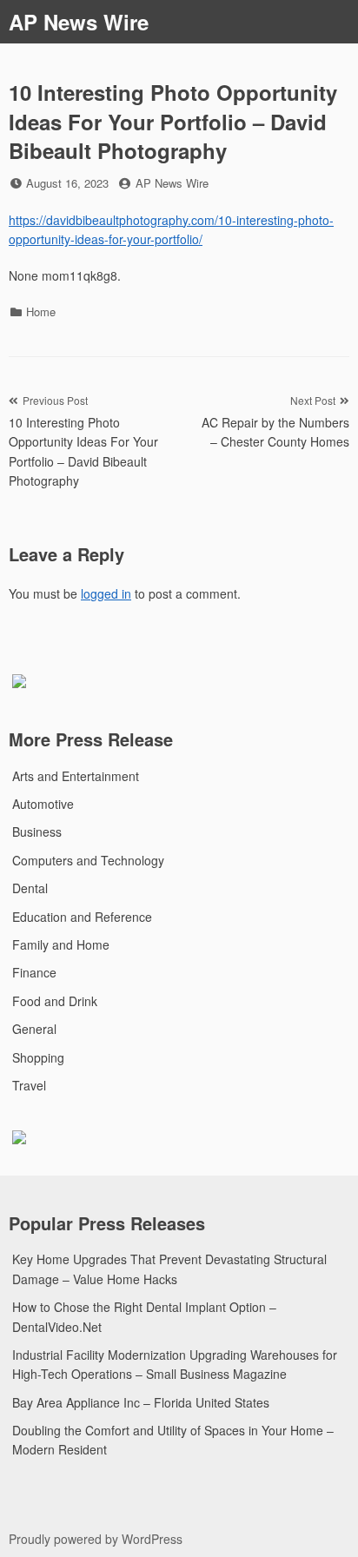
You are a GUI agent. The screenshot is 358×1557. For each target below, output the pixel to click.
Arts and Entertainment (75, 776)
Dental (30, 888)
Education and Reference (82, 916)
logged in (106, 593)
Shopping (38, 1057)
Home (41, 311)
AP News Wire (79, 21)
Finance (34, 972)
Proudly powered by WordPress (95, 1538)
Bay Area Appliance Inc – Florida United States (140, 1402)
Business (37, 831)
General (34, 1028)
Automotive (43, 803)
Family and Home (60, 944)
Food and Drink (54, 1001)
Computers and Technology (88, 860)
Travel (29, 1085)
